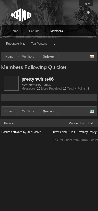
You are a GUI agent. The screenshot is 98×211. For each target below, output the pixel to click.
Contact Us (76, 123)
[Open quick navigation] (92, 56)
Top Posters (39, 43)
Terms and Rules (64, 132)
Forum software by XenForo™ (21, 132)
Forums (34, 30)
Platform (9, 123)
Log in (86, 3)
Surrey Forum (88, 139)
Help (91, 123)
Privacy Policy (87, 132)
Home (14, 30)
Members (56, 30)
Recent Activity (16, 43)
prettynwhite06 (38, 79)
